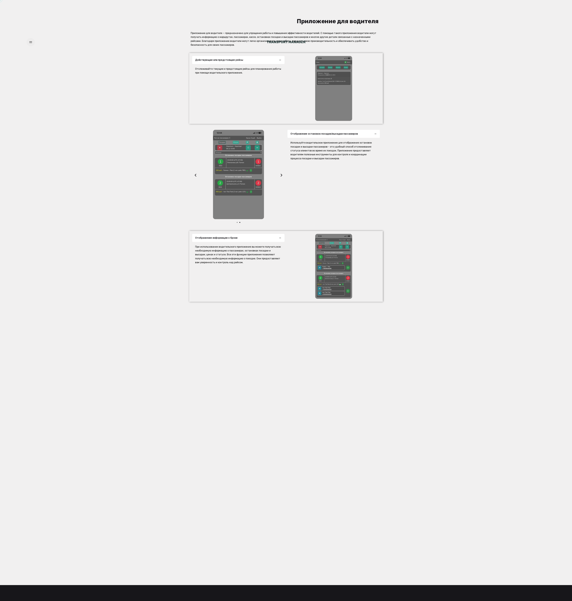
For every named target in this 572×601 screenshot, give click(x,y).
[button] (195, 175)
